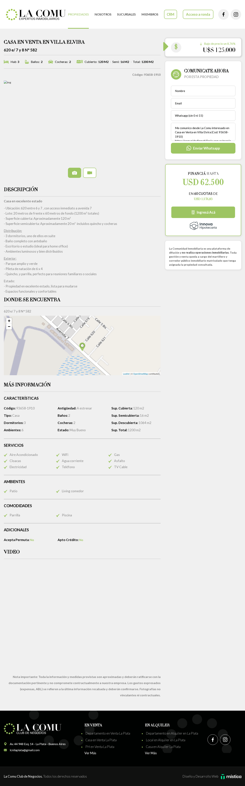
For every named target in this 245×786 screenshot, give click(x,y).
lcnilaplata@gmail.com (25, 750)
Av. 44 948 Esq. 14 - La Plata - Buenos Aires (38, 744)
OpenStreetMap (140, 373)
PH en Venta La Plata (99, 747)
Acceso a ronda (198, 14)
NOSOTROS (103, 14)
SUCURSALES (126, 14)
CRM (170, 14)
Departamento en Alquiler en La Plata (172, 733)
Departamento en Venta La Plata (107, 733)
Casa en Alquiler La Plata (163, 747)
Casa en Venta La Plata (101, 740)
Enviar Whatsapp (206, 148)
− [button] (9, 326)
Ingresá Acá (206, 212)
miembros (149, 14)
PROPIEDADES (78, 14)
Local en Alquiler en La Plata (165, 740)
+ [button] (9, 320)
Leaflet (126, 373)
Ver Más (90, 753)
